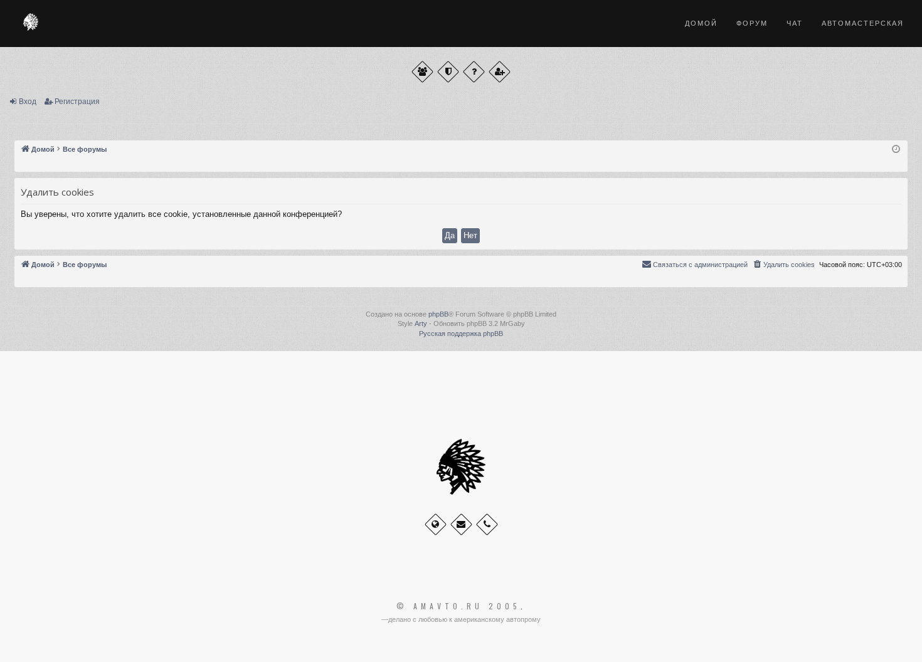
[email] (461, 524)
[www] (435, 524)
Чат (795, 23)
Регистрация (77, 101)
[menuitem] (783, 264)
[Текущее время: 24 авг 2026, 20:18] (896, 149)
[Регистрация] (499, 72)
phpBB (438, 314)
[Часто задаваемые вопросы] (474, 72)
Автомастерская (863, 23)
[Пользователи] (422, 72)
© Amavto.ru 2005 (458, 606)
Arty (421, 323)
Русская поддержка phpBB (461, 333)
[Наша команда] (448, 72)
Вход (27, 101)
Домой (701, 23)
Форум (752, 23)
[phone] (487, 524)
